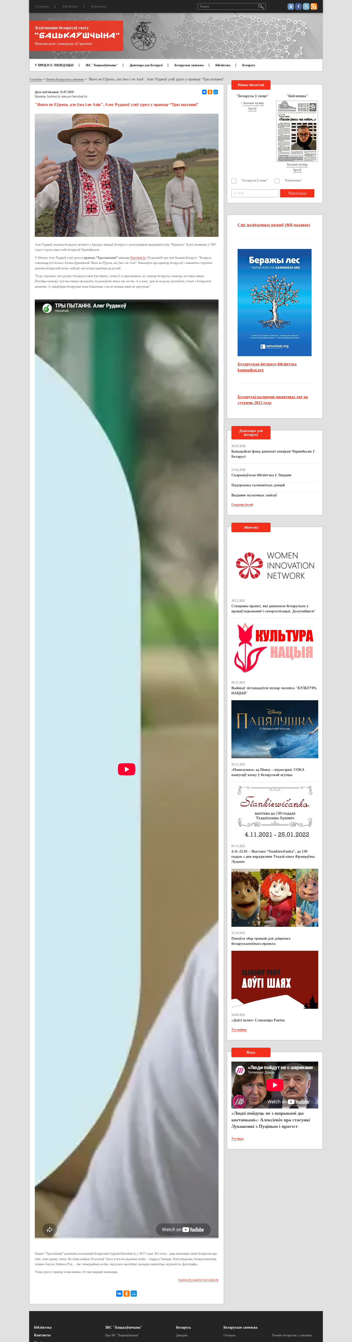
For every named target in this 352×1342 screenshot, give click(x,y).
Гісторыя (229, 1335)
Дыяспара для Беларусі (146, 65)
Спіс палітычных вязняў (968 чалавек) (274, 225)
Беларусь (248, 65)
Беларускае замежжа (189, 65)
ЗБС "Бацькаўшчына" (102, 65)
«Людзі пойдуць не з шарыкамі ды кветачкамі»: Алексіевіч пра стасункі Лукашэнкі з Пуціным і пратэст (270, 1120)
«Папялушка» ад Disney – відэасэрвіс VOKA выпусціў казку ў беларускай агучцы (267, 772)
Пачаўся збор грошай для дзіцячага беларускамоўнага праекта (260, 941)
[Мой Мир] (215, 92)
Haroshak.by (138, 258)
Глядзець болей (242, 504)
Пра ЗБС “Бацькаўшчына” (122, 1335)
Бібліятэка (70, 6)
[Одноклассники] (210, 92)
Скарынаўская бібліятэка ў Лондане (261, 475)
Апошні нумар (253, 103)
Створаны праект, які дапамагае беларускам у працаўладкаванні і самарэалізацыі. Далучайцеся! (273, 608)
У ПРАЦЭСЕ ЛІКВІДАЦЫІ (54, 65)
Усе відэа (237, 1138)
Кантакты (98, 6)
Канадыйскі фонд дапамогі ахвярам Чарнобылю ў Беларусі (273, 454)
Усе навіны (239, 1029)
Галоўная (42, 6)
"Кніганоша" (293, 180)
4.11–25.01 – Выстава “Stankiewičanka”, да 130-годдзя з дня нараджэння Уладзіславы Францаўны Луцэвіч (273, 856)
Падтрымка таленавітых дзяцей (258, 485)
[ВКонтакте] (204, 92)
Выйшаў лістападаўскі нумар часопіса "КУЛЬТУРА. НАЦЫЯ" (274, 690)
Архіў (252, 108)
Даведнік (182, 1335)
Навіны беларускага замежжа (64, 79)
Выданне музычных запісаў (254, 495)
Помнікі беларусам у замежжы (292, 1335)
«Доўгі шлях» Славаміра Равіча (258, 1020)
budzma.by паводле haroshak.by (67, 96)
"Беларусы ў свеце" (254, 180)
